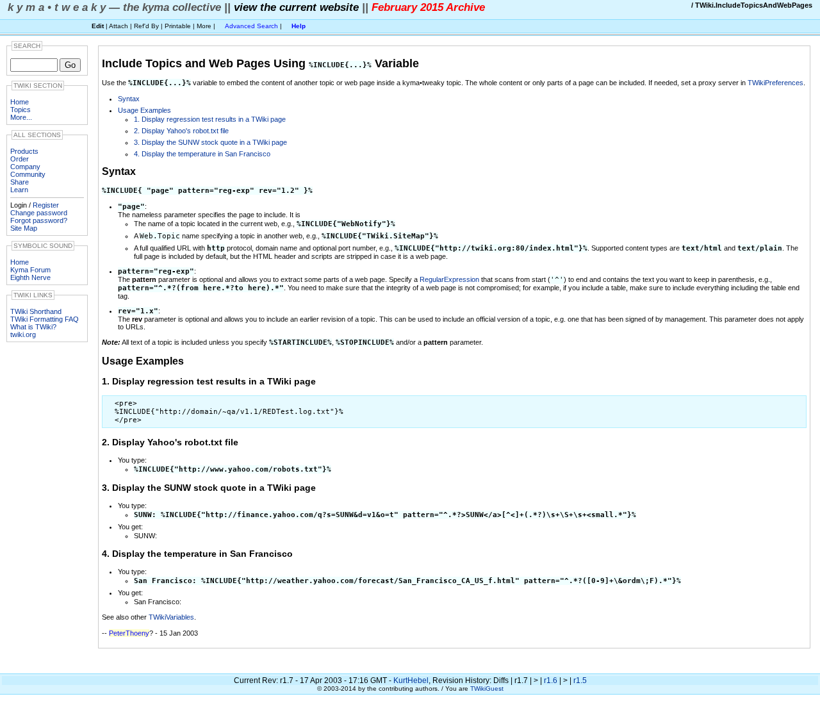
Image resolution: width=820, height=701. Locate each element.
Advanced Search (251, 25)
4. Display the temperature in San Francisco (202, 154)
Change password (38, 213)
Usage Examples (144, 110)
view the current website (296, 7)
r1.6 (550, 680)
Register (46, 205)
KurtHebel (411, 680)
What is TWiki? (33, 327)
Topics (20, 109)
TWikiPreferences (775, 83)
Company (25, 166)
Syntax (129, 99)
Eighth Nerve (30, 277)
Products (24, 151)
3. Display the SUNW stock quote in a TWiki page (210, 142)
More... (21, 117)
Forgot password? (38, 220)
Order (19, 159)
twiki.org (23, 334)
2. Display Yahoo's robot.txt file (181, 131)
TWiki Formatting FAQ (44, 319)
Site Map (23, 228)
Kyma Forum (30, 270)
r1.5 (580, 680)
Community (27, 174)
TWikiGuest (487, 688)
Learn (19, 190)
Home (19, 102)
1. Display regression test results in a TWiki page (210, 119)
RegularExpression (449, 279)
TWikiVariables (171, 617)
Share (19, 182)
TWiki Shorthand (36, 311)
